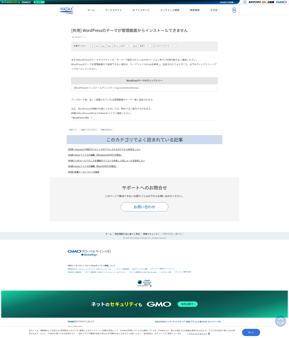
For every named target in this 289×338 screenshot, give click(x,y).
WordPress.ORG (80, 117)
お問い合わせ (144, 206)
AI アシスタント (141, 10)
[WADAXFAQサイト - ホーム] (66, 10)
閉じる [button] (251, 332)
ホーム (91, 10)
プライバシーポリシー (197, 334)
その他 (213, 10)
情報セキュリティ (151, 233)
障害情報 (195, 10)
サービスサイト (113, 10)
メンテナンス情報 (169, 10)
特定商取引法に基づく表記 (127, 233)
